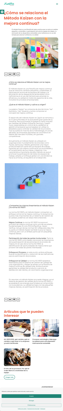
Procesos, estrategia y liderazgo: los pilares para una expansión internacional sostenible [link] (44, 341)
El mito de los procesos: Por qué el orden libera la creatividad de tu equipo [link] (16, 371)
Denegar (31, 400)
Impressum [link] (42, 408)
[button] (57, 4)
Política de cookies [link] (22, 408)
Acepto (31, 396)
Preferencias (31, 405)
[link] (2, 12)
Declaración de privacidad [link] (33, 408)
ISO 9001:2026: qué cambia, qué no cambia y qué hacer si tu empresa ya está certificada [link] (16, 341)
